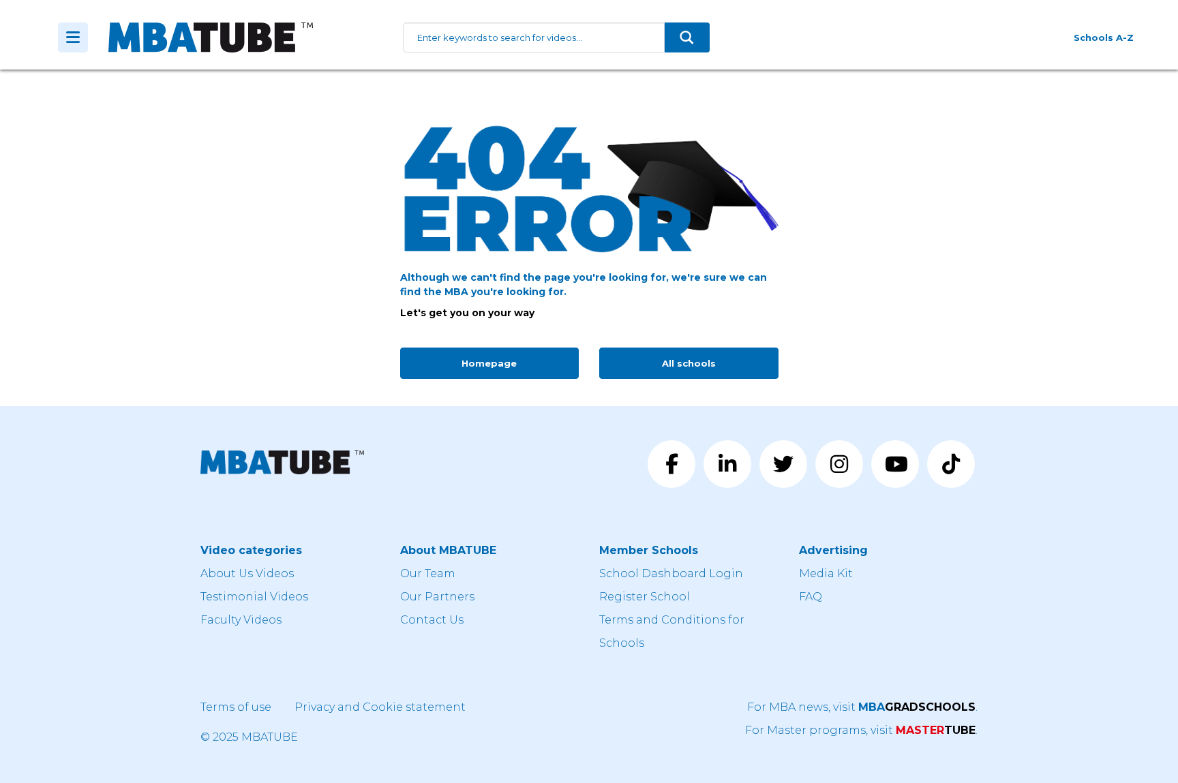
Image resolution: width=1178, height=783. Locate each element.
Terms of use (235, 707)
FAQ (810, 596)
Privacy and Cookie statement (380, 707)
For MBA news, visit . (862, 707)
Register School (644, 596)
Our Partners (437, 596)
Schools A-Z (1104, 37)
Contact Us (432, 619)
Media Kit (826, 573)
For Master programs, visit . (861, 730)
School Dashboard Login (671, 573)
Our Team (427, 573)
